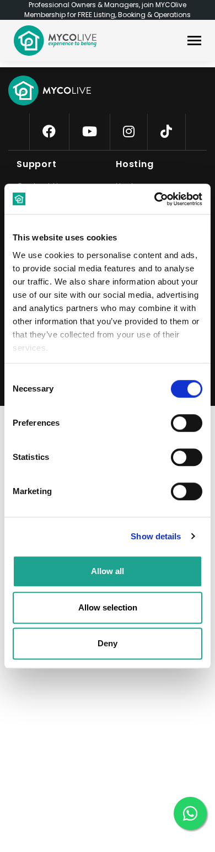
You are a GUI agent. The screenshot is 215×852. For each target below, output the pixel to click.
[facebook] (49, 132)
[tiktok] (166, 132)
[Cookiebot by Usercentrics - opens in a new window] (154, 199)
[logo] (55, 40)
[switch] (177, 420)
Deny (107, 643)
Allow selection (107, 607)
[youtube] (89, 132)
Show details (156, 536)
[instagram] (129, 132)
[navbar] (194, 41)
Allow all (107, 571)
